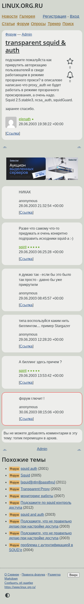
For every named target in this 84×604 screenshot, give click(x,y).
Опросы (38, 24)
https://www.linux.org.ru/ (20, 587)
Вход (74, 16)
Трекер (54, 24)
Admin (27, 34)
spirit (22, 247)
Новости (9, 16)
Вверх (73, 575)
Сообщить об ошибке (18, 583)
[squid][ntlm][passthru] (38, 482)
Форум (23, 24)
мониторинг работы (37, 496)
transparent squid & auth (35, 46)
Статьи (8, 24)
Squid (25, 475)
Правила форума (33, 574)
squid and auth (32, 514)
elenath (25, 119)
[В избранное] (70, 61)
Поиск (68, 24)
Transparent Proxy (35, 489)
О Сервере (11, 574)
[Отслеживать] (70, 75)
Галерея (27, 16)
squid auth (29, 468)
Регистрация (54, 16)
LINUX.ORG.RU (22, 6)
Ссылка (12, 133)
